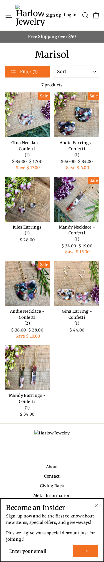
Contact (52, 476)
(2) (27, 323)
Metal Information (52, 495)
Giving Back (52, 485)
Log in (70, 14)
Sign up (54, 14)
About (52, 466)
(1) (27, 154)
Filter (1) (28, 71)
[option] (52, 36)
